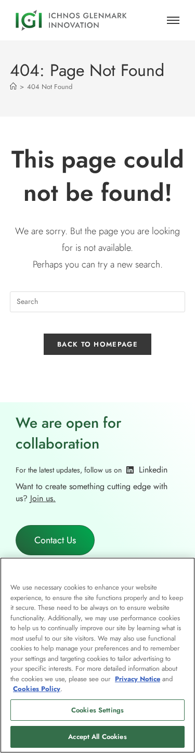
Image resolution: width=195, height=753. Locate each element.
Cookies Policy (36, 689)
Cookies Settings (97, 710)
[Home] (13, 87)
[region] (97, 655)
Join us (41, 498)
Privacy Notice (137, 679)
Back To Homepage (97, 344)
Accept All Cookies (97, 737)
